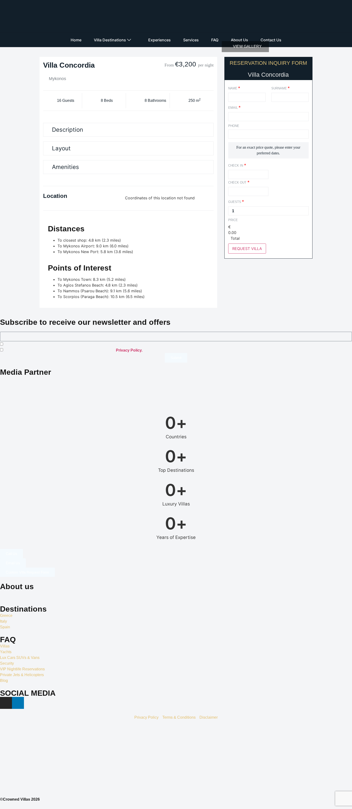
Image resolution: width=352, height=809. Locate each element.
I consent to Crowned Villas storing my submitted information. (56, 344)
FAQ (8, 639)
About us (17, 586)
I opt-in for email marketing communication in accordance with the (73, 350)
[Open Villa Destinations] (129, 40)
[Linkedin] (18, 703)
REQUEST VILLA (247, 248)
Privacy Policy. (129, 350)
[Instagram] (6, 703)
